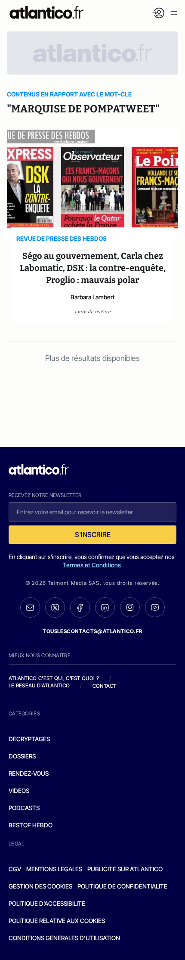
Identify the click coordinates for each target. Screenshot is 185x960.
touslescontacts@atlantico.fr (92, 631)
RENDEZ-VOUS (29, 773)
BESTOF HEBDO (30, 825)
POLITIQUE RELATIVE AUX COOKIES (57, 920)
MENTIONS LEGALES (54, 869)
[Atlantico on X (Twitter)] (55, 607)
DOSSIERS (22, 756)
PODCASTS (24, 807)
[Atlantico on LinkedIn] (105, 607)
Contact (104, 686)
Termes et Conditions (92, 565)
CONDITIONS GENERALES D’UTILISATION (64, 937)
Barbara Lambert (93, 297)
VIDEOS (19, 790)
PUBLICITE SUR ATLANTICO (125, 869)
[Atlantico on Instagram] (130, 607)
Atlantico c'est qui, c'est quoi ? (54, 678)
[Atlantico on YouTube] (155, 607)
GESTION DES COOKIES (40, 886)
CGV (15, 869)
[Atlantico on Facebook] (80, 607)
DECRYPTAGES (29, 739)
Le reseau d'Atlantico (39, 685)
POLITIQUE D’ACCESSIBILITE (47, 903)
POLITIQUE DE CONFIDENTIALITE (122, 886)
